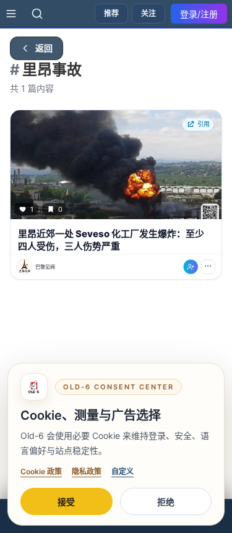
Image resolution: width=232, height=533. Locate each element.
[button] (116, 195)
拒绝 (165, 501)
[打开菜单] (11, 13)
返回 (44, 48)
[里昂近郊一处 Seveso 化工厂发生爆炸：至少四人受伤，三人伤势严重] (116, 164)
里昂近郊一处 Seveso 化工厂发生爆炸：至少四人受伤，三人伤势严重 (111, 240)
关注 (148, 13)
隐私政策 (86, 471)
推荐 (111, 13)
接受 (66, 501)
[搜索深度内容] (37, 13)
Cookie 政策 (41, 471)
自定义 (122, 471)
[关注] (190, 266)
